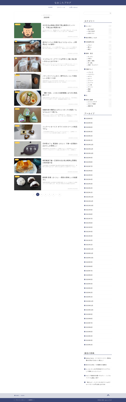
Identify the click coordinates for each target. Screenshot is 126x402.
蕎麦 (99, 89)
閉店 (99, 91)
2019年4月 (89, 336)
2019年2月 (89, 344)
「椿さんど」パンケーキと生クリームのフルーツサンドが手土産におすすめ (98, 383)
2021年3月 (89, 236)
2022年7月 (89, 166)
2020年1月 (89, 297)
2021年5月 (89, 227)
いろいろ (99, 72)
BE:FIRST (99, 29)
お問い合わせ (73, 7)
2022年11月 (89, 149)
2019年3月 (89, 340)
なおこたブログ (63, 2)
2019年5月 (89, 331)
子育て (99, 58)
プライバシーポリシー (21, 399)
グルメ (99, 45)
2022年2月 (89, 188)
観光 (99, 49)
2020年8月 (89, 266)
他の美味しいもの (98, 37)
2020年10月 (89, 257)
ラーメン (99, 87)
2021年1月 (89, 244)
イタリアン (99, 74)
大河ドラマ (99, 33)
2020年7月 (89, 270)
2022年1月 (89, 192)
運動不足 (99, 106)
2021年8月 (89, 214)
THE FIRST (99, 31)
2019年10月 (89, 310)
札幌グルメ (98, 69)
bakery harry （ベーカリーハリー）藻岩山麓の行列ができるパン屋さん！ (98, 359)
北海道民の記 (98, 42)
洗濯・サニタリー (99, 65)
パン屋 (99, 85)
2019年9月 (89, 314)
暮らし (99, 47)
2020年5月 (89, 279)
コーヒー (99, 80)
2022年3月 (89, 183)
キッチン (99, 56)
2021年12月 (89, 197)
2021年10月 (89, 205)
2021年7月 (89, 218)
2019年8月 (89, 318)
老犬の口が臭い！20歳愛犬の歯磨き (96, 364)
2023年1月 (89, 140)
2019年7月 (89, 323)
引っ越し (99, 63)
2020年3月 (89, 288)
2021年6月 (89, 223)
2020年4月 (89, 283)
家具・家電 (99, 60)
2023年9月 (89, 123)
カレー (99, 78)
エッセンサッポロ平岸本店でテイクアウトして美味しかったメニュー (98, 370)
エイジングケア (99, 101)
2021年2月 (89, 240)
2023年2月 (89, 136)
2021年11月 (89, 201)
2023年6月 (89, 127)
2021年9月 (89, 210)
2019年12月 (89, 301)
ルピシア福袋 (99, 104)
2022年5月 (89, 175)
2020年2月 (89, 292)
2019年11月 (89, 305)
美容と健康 (98, 99)
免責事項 (30, 399)
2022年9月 (89, 157)
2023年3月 (89, 131)
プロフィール (61, 7)
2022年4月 (89, 179)
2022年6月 (89, 170)
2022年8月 (89, 162)
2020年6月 (89, 275)
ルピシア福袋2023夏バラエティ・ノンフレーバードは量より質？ (98, 377)
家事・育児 (98, 53)
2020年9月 (89, 262)
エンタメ (98, 26)
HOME (50, 7)
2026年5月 (89, 118)
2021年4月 (89, 231)
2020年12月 (89, 249)
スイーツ (99, 82)
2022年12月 (89, 144)
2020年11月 (89, 253)
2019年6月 (89, 327)
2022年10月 (89, 153)
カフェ (99, 76)
